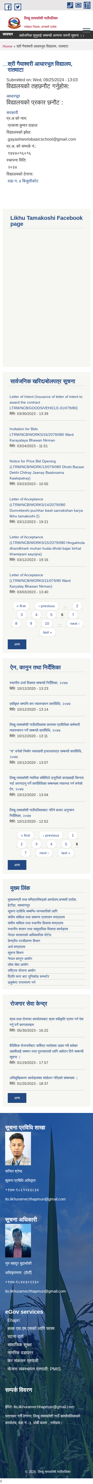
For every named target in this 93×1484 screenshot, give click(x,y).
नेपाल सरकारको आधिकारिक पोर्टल (29, 935)
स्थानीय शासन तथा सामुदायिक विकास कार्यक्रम (38, 929)
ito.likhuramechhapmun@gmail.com (35, 1199)
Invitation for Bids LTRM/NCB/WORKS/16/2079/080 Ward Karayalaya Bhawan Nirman (42, 434)
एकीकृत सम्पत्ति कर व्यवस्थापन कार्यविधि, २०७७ (40, 704)
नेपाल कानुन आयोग (20, 959)
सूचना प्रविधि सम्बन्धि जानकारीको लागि (32, 911)
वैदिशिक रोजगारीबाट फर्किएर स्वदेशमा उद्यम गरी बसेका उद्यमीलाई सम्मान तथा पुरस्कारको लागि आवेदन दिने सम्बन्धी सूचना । (46, 1051)
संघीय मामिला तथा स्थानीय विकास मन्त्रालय (35, 923)
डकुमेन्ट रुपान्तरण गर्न (21, 982)
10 (47, 623)
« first (21, 606)
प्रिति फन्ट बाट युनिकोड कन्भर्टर (28, 976)
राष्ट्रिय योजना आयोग (21, 970)
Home (7, 46)
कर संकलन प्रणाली (22, 1360)
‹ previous (46, 606)
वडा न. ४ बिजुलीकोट (23, 181)
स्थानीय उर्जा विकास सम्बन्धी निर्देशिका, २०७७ (39, 683)
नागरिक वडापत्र (20, 1352)
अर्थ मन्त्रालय (16, 947)
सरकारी (12, 112)
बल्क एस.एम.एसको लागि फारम (31, 1328)
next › (75, 623)
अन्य (17, 644)
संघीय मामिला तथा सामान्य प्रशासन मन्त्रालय (36, 917)
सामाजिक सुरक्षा (19, 1344)
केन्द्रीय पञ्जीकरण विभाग (24, 941)
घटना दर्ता (15, 1336)
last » (47, 632)
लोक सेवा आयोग (18, 964)
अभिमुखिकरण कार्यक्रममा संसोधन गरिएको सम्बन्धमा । (44, 1078)
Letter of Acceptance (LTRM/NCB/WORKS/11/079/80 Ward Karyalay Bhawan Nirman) (40, 580)
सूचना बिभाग (16, 953)
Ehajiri (13, 1320)
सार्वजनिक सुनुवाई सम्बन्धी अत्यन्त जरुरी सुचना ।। (43, 35)
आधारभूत (13, 96)
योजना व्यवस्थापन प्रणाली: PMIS (34, 1369)
